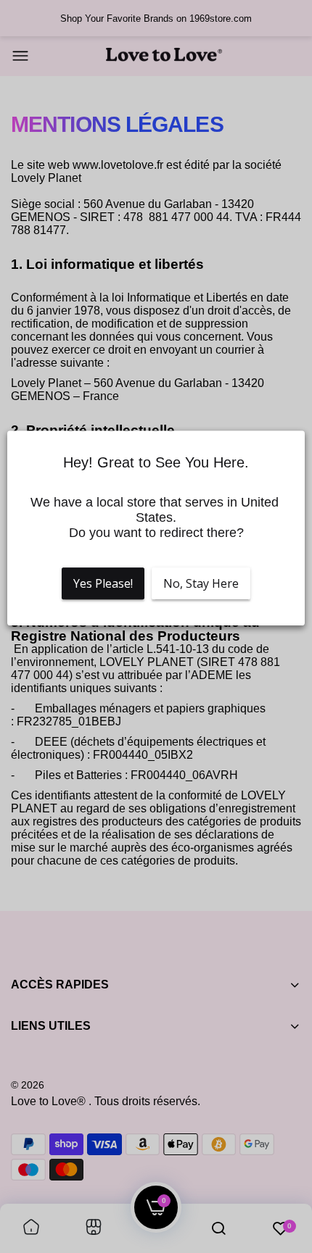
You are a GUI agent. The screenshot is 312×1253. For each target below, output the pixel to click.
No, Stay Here (201, 583)
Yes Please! (103, 583)
